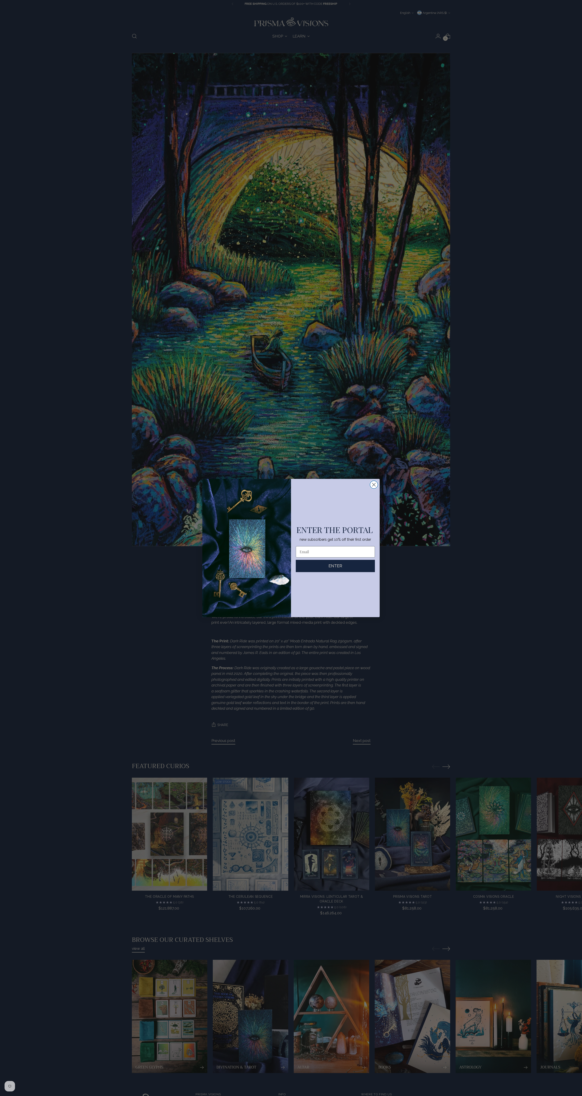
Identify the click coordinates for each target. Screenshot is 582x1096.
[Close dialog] (374, 485)
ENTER (335, 565)
